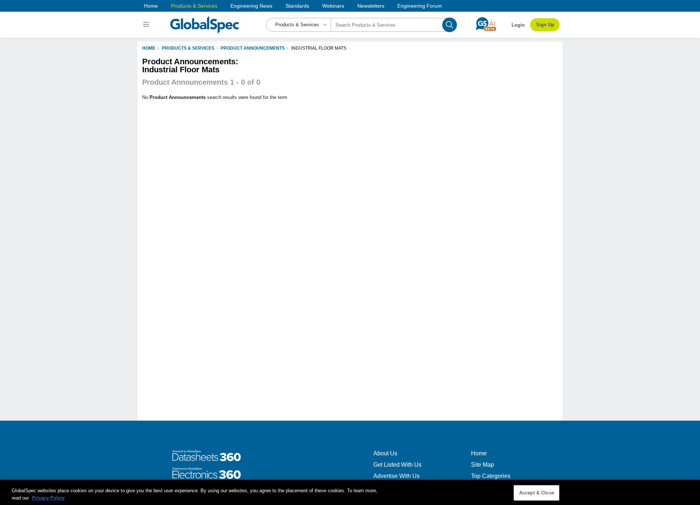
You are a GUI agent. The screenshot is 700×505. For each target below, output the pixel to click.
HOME (148, 48)
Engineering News (251, 6)
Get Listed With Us (397, 465)
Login (518, 25)
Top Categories (490, 476)
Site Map (482, 465)
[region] (350, 492)
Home (151, 6)
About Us (385, 453)
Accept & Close (536, 493)
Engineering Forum (419, 6)
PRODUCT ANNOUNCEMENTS (253, 48)
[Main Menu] (147, 24)
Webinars (333, 6)
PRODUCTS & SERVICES (188, 48)
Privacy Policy (48, 497)
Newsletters (370, 6)
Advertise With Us (396, 476)
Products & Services (194, 6)
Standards (297, 6)
